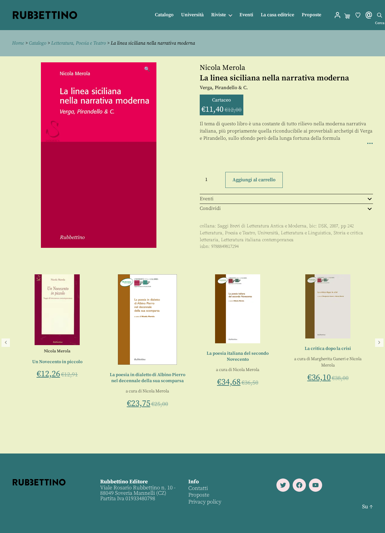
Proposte (311, 15)
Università (192, 15)
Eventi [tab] (207, 199)
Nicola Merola (222, 67)
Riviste (218, 15)
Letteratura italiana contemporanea (257, 240)
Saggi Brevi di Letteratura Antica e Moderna (261, 226)
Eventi (246, 15)
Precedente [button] (6, 342)
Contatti (198, 488)
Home (18, 43)
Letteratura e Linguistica (306, 233)
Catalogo (164, 15)
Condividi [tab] (210, 208)
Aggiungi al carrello (254, 180)
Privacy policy (204, 501)
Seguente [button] (379, 342)
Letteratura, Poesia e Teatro (78, 43)
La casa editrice (277, 15)
